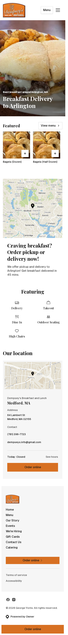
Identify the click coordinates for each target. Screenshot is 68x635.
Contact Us (13, 542)
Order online (32, 467)
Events (10, 526)
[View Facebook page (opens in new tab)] (8, 599)
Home (10, 510)
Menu (47, 10)
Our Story (12, 520)
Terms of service (16, 575)
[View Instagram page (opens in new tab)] (14, 599)
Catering (12, 547)
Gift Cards (13, 537)
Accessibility (14, 580)
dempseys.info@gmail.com (24, 443)
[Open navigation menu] (57, 10)
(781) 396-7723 (16, 435)
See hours (52, 456)
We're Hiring (14, 531)
